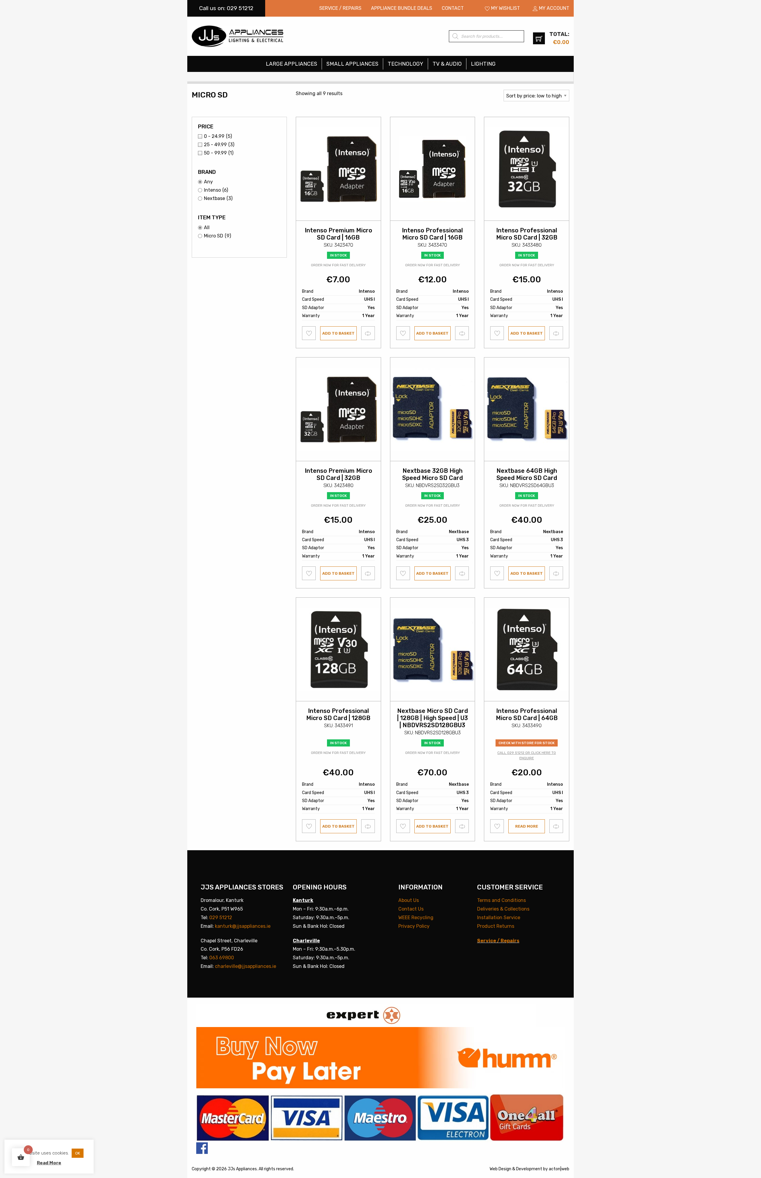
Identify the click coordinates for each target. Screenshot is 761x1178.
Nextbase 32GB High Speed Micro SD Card (432, 474)
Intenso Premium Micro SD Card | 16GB (338, 234)
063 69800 (221, 957)
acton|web (559, 1168)
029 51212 (220, 917)
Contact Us (411, 909)
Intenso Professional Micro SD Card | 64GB (527, 714)
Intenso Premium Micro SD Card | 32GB (338, 474)
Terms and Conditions (501, 900)
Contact (453, 8)
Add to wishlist (309, 333)
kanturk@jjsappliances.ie (243, 926)
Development (529, 1168)
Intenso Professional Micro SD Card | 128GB (338, 714)
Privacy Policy (414, 926)
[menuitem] (340, 8)
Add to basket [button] (338, 333)
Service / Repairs (340, 8)
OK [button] (77, 1153)
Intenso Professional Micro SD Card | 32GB (526, 234)
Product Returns (495, 926)
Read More (49, 1163)
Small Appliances (352, 64)
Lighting (483, 64)
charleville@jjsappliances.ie (245, 966)
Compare (368, 333)
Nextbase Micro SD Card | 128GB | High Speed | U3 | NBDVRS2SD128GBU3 (432, 718)
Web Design (500, 1168)
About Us (408, 900)
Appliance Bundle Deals (401, 8)
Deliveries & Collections (503, 909)
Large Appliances (291, 64)
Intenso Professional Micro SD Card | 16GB (432, 234)
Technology (405, 64)
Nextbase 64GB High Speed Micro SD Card (526, 474)
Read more (526, 826)
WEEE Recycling (415, 917)
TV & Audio (447, 64)
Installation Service (498, 917)
